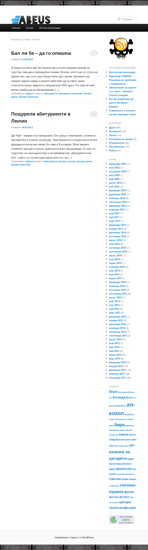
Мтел (129, 397)
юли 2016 (114, 244)
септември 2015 (118, 251)
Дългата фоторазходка (122, 72)
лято (116, 445)
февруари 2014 (117, 282)
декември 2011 (117, 370)
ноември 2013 (117, 286)
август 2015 (115, 255)
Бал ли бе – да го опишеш (41, 53)
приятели (124, 468)
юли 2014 (114, 270)
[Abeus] (49, 20)
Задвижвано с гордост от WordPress (74, 537)
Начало (16, 27)
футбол (124, 497)
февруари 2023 (117, 163)
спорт (132, 479)
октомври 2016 (117, 236)
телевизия (114, 485)
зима (122, 430)
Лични (112, 135)
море (121, 445)
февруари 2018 (117, 205)
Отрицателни (116, 142)
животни (129, 425)
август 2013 (115, 297)
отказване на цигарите (122, 451)
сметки (115, 478)
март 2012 (114, 358)
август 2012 (115, 339)
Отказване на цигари (121, 139)
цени (116, 502)
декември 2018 (117, 194)
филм (129, 491)
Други (30, 93)
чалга (114, 507)
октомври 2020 (117, 171)
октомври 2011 (117, 377)
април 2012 (115, 354)
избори (128, 430)
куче (127, 439)
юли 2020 (114, 175)
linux (113, 391)
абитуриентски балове (70, 93)
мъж (127, 445)
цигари (125, 501)
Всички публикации (49, 27)
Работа (113, 150)
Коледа (119, 397)
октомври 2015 (117, 247)
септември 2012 (118, 335)
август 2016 (115, 240)
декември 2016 (117, 232)
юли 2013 (114, 301)
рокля (14, 96)
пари (130, 459)
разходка (120, 474)
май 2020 (114, 179)
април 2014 (115, 278)
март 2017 (114, 221)
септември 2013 (118, 293)
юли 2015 (114, 259)
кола (132, 434)
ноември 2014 (117, 266)
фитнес (114, 497)
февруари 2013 (117, 316)
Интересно (115, 131)
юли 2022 (114, 167)
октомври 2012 (117, 331)
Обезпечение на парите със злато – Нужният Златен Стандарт (122, 91)
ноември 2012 (117, 328)
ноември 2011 (117, 373)
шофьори (127, 507)
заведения (114, 430)
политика (115, 464)
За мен (30, 27)
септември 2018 (118, 202)
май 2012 (114, 351)
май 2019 (114, 186)
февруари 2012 (117, 362)
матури (80, 161)
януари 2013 (116, 320)
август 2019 (115, 182)
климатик (113, 434)
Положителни (117, 146)
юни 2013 (114, 305)
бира (119, 424)
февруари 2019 (117, 190)
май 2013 (114, 308)
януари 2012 (116, 366)
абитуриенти (50, 93)
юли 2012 (114, 343)
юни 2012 (114, 347)
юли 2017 (114, 213)
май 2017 (114, 217)
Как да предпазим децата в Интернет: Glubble (121, 102)
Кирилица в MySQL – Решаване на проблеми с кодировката (122, 79)
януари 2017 (116, 228)
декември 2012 (117, 324)
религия (130, 474)
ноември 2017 (117, 209)
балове (88, 93)
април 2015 (115, 263)
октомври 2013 (117, 289)
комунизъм (116, 439)
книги (124, 434)
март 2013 (114, 312)
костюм (71, 161)
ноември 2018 (117, 198)
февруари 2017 (117, 225)
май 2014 (114, 274)
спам (125, 479)
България (122, 392)
